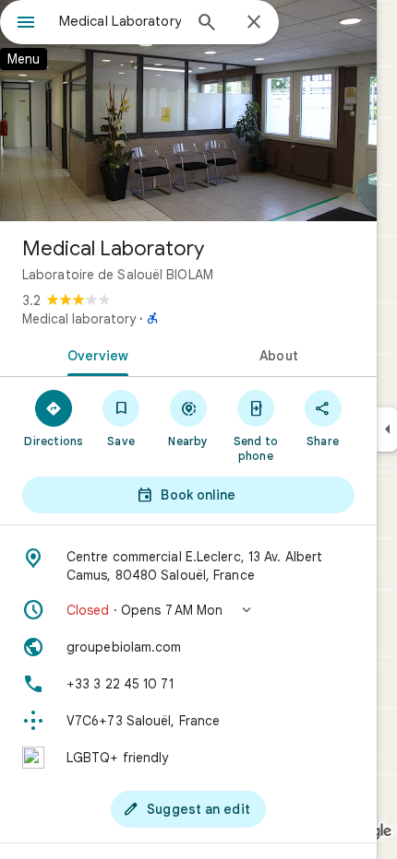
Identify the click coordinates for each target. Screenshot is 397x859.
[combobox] (120, 21)
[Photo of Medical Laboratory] (188, 110)
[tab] (94, 354)
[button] (188, 610)
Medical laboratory (79, 319)
